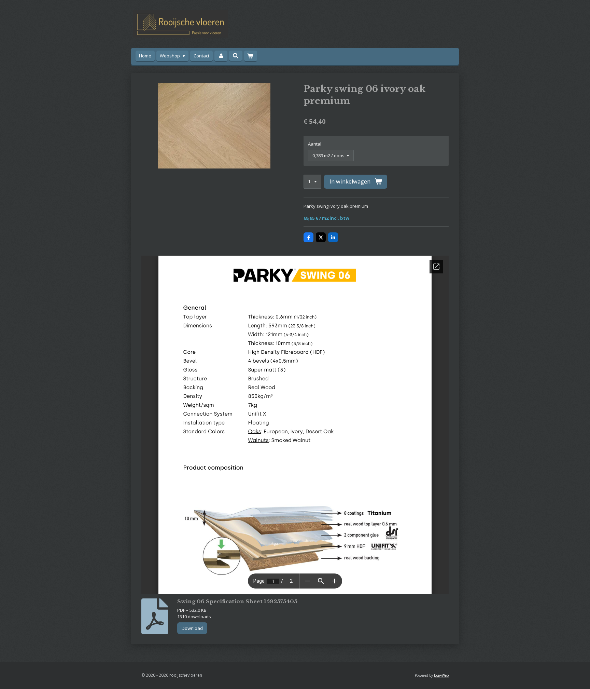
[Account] (220, 56)
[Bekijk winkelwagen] (250, 56)
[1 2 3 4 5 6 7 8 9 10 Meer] (312, 182)
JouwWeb (441, 675)
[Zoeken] (235, 56)
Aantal (314, 144)
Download (192, 628)
